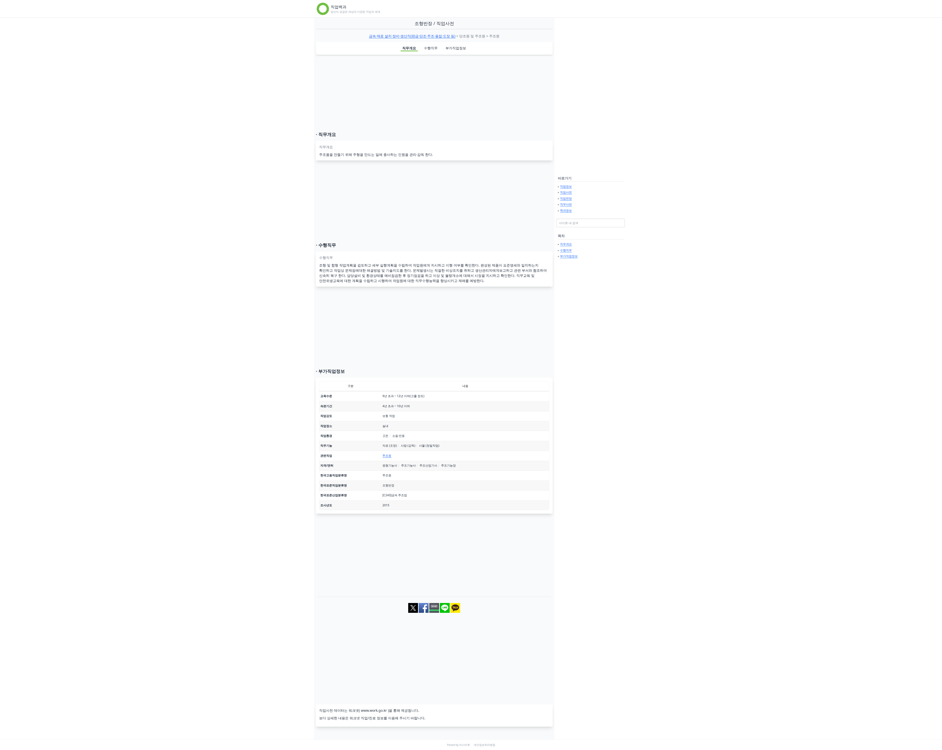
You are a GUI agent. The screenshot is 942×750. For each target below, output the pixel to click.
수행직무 (431, 48)
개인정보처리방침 (484, 745)
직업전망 (566, 198)
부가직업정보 (455, 48)
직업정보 (566, 186)
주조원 (386, 456)
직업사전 (566, 192)
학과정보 (566, 210)
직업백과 (338, 7)
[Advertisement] (434, 93)
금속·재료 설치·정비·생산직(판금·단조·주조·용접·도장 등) (412, 36)
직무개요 (409, 48)
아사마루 (464, 745)
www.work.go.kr (374, 710)
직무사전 (566, 204)
